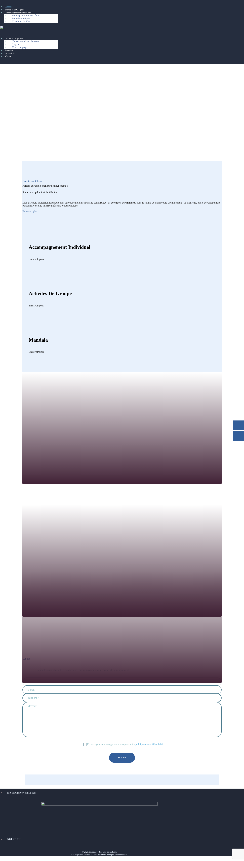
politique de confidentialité (149, 744)
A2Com (113, 852)
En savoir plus (29, 211)
